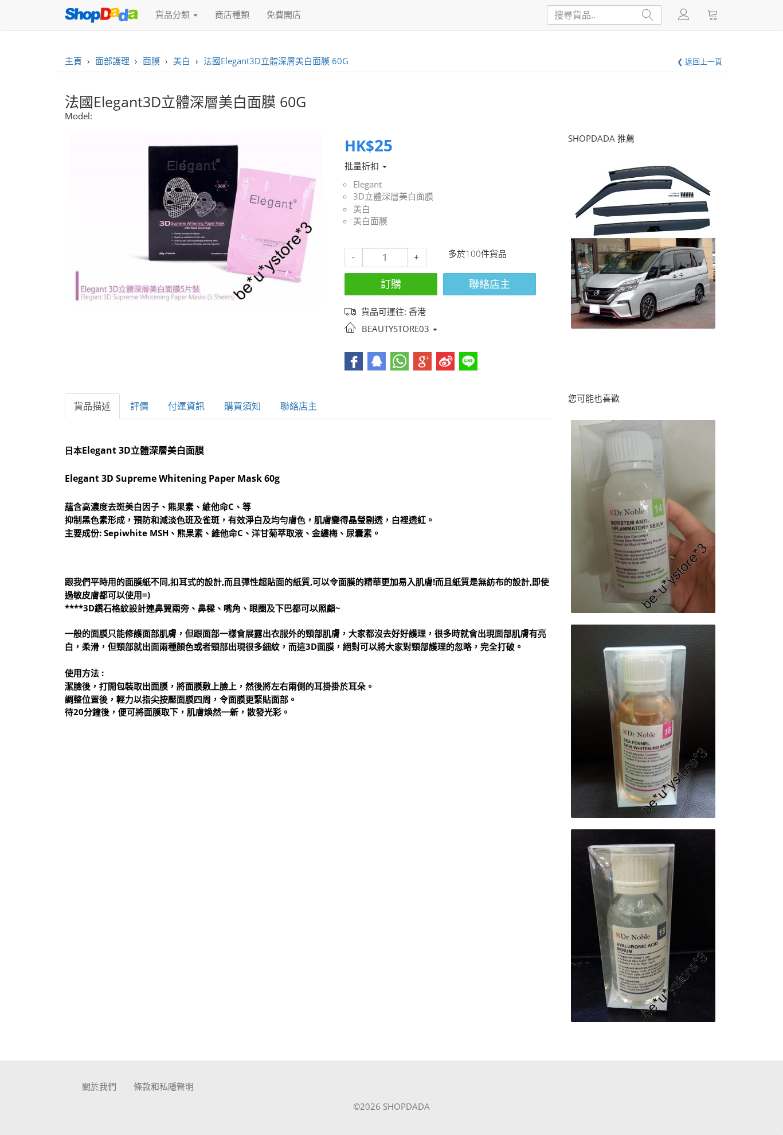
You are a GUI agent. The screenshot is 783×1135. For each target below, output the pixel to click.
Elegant (367, 184)
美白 (361, 208)
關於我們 (99, 1086)
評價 (139, 406)
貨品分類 (173, 14)
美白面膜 (370, 221)
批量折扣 (362, 165)
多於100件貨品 (477, 253)
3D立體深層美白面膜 (393, 196)
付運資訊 (186, 406)
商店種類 (232, 14)
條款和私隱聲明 (164, 1086)
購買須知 (242, 406)
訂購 (391, 284)
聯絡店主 (489, 284)
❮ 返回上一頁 (699, 61)
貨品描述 (92, 406)
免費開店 (284, 14)
